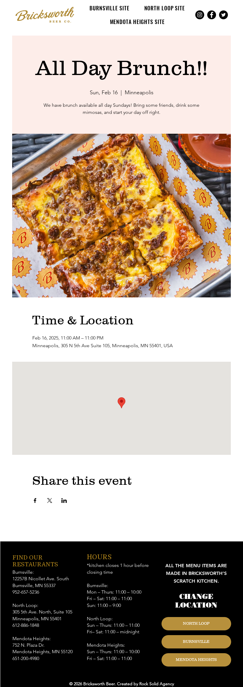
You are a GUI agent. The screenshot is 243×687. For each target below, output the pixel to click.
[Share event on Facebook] (35, 500)
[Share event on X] (49, 500)
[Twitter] (223, 14)
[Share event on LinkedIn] (64, 500)
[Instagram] (199, 14)
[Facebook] (211, 14)
